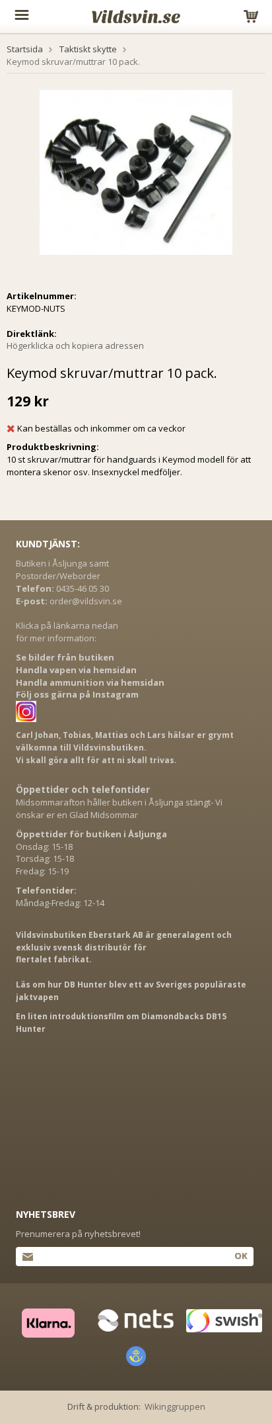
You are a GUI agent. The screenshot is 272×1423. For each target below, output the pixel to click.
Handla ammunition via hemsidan (90, 682)
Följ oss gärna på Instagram (77, 694)
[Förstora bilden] (136, 171)
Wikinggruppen (175, 1406)
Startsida (25, 49)
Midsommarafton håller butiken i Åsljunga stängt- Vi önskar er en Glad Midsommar (119, 808)
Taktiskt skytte (88, 49)
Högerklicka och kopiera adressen (75, 345)
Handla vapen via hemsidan (76, 670)
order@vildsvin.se (86, 601)
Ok (240, 1256)
